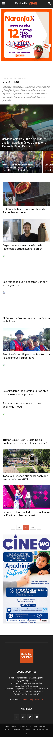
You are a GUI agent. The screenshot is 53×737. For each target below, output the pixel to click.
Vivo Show (12, 78)
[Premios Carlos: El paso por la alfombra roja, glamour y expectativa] (26, 339)
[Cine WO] (26, 549)
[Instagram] (23, 717)
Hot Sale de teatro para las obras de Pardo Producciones (24, 211)
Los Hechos (23, 726)
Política (7, 729)
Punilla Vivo (17, 729)
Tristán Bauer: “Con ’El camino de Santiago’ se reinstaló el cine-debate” (25, 441)
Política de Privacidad (40, 729)
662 (19, 527)
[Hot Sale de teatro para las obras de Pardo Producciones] (26, 194)
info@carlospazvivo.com (32, 699)
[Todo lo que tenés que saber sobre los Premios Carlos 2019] (26, 461)
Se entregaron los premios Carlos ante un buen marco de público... (25, 392)
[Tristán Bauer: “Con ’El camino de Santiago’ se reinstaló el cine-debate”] (26, 425)
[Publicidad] (26, 35)
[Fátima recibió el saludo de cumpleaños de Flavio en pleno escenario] (26, 497)
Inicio (4, 78)
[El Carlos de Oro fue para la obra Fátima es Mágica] (26, 303)
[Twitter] (30, 717)
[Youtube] (36, 717)
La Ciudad (33, 726)
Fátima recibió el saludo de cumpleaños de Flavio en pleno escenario (26, 514)
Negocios (26, 729)
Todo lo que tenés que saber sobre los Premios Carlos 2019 (25, 477)
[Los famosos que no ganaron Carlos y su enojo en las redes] (26, 267)
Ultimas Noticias (10, 726)
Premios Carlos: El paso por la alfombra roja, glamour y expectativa (26, 356)
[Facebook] (16, 717)
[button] (49, 3)
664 (33, 527)
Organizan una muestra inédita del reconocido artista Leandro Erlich (23, 247)
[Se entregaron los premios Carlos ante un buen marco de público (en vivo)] (26, 376)
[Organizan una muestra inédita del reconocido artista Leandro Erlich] (26, 230)
